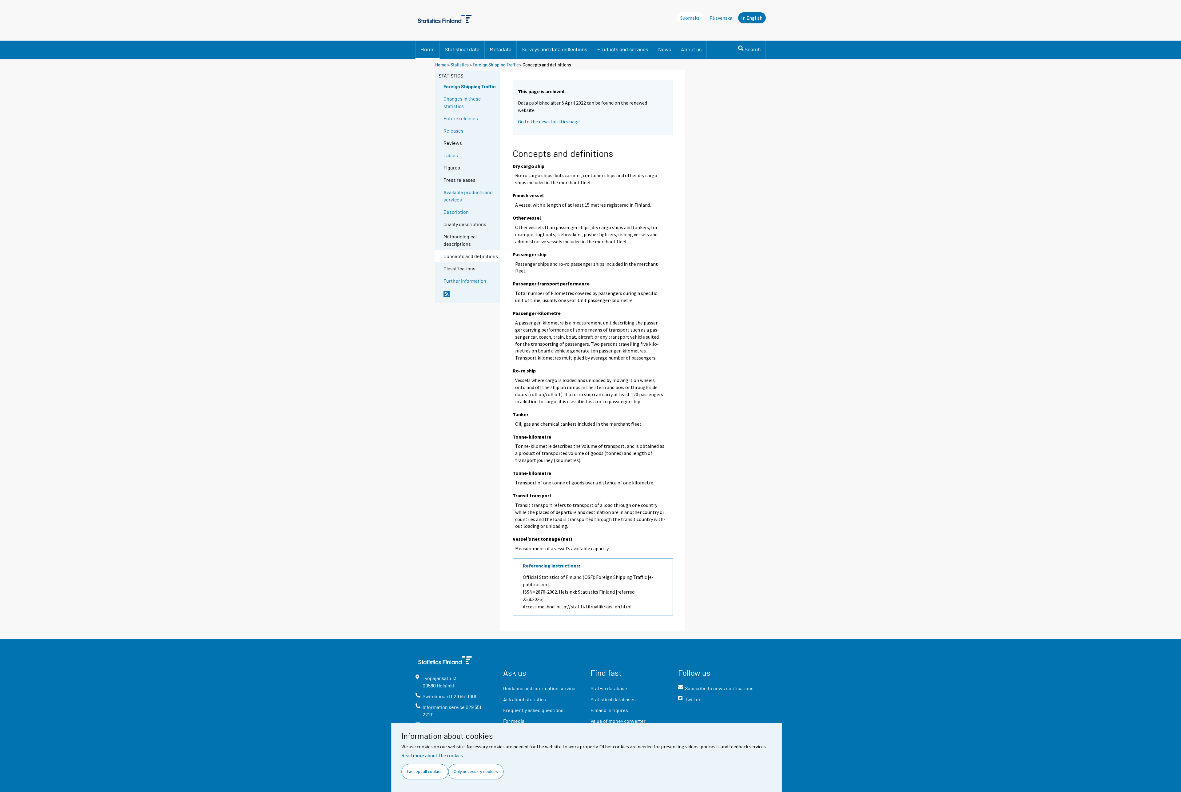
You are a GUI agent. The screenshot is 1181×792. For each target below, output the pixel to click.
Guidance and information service (539, 688)
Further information (464, 281)
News (664, 49)
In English (751, 18)
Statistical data (462, 49)
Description (456, 212)
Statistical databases (613, 699)
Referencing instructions (551, 566)
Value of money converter (618, 721)
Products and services (622, 49)
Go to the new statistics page (549, 121)
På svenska (721, 18)
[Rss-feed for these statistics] (470, 296)
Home (427, 49)
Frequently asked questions (533, 710)
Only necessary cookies (476, 771)
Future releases (460, 118)
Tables (450, 155)
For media (513, 721)
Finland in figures (609, 710)
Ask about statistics (524, 699)
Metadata (500, 49)
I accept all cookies (425, 771)
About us (691, 49)
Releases (453, 130)
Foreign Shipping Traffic (496, 64)
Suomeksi (690, 18)
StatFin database (608, 688)
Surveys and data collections (554, 49)
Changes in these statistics (462, 102)
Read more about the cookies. (432, 755)
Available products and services (468, 195)
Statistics (460, 64)
